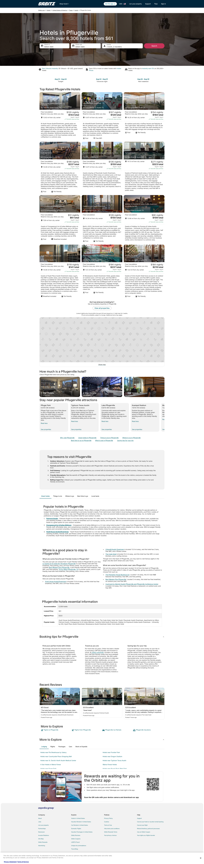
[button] (102, 637)
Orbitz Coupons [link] (75, 839)
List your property (135, 4)
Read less (44, 423)
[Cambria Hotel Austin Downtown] (102, 219)
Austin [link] (76, 10)
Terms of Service (23, 862)
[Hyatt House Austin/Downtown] (60, 116)
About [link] (40, 818)
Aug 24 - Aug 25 (102, 79)
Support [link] (139, 818)
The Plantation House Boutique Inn (117, 575)
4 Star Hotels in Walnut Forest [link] (50, 764)
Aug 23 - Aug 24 (61, 79)
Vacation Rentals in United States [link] (81, 822)
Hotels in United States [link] (78, 818)
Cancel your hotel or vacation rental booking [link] (150, 822)
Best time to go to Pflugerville (81, 440)
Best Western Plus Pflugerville (59, 567)
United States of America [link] (59, 10)
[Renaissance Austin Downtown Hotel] (102, 272)
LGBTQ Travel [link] (75, 842)
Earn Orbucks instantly (50, 68)
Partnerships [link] (42, 828)
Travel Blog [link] (74, 849)
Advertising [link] (41, 845)
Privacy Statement (10, 862)
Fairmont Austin (52, 518)
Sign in (163, 4)
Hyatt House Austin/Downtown (57, 532)
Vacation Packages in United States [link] (81, 832)
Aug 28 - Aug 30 (143, 79)
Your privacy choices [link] (110, 835)
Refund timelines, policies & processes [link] (148, 828)
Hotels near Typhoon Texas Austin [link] (114, 760)
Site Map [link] (41, 839)
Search (154, 46)
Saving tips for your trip (125, 440)
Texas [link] (71, 10)
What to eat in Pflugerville (104, 440)
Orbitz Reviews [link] (75, 835)
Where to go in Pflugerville (131, 438)
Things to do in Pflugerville (109, 438)
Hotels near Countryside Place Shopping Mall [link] (56, 756)
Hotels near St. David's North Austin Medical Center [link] (58, 760)
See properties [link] (46, 429)
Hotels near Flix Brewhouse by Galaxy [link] (53, 752)
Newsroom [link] (41, 832)
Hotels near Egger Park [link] (48, 768)
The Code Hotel (111, 554)
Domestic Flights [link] (76, 828)
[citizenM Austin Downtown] (102, 116)
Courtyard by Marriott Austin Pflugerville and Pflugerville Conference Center (132, 584)
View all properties (102, 308)
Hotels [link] (48, 10)
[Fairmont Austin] (144, 168)
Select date (48, 47)
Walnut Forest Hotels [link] (110, 764)
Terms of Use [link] (108, 825)
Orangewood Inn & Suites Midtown (59, 525)
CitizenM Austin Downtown (115, 549)
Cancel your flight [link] (142, 825)
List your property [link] (43, 825)
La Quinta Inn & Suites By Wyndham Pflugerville (59, 564)
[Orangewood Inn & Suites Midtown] (60, 219)
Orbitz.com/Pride (98, 652)
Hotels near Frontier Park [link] (111, 752)
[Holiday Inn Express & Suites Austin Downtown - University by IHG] (144, 219)
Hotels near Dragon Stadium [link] (112, 756)
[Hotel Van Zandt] (60, 168)
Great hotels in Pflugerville (87, 438)
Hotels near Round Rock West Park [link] (115, 768)
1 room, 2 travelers (114, 47)
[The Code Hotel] (144, 116)
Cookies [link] (106, 822)
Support (148, 4)
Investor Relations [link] (43, 835)
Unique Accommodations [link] (78, 845)
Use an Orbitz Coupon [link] (143, 832)
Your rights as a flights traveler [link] (146, 835)
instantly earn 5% (148, 68)
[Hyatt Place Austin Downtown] (60, 272)
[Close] (200, 858)
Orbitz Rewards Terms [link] (110, 832)
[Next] (164, 417)
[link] (56, 730)
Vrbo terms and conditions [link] (112, 828)
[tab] (45, 496)
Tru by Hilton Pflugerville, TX (68, 569)
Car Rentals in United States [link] (79, 825)
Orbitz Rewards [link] (42, 842)
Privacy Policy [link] (108, 818)
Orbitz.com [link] (41, 10)
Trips (156, 4)
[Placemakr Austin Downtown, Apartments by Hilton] (102, 168)
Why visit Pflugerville (67, 438)
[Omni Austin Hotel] (144, 272)
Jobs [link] (39, 822)
